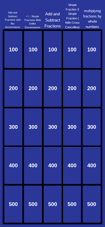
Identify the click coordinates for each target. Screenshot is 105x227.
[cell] (13, 49)
